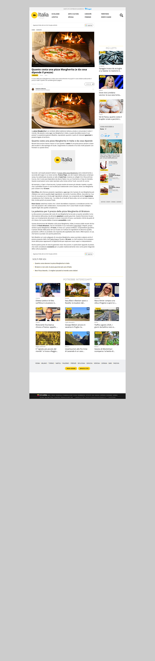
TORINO (51, 363)
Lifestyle (55, 17)
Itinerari (88, 17)
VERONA (97, 363)
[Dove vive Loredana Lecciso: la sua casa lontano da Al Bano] (111, 82)
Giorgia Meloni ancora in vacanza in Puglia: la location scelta (75, 327)
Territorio (105, 14)
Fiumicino (97, 298)
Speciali (71, 17)
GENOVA (89, 363)
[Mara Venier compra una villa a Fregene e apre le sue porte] (106, 290)
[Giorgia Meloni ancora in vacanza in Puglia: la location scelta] (77, 314)
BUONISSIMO (109, 395)
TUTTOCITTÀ (88, 395)
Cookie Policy (57, 397)
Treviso (38, 322)
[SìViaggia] (88, 9)
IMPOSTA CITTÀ (84, 368)
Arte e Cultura (73, 14)
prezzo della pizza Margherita (68, 173)
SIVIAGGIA (97, 395)
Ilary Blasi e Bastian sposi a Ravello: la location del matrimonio (76, 302)
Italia (46, 75)
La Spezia (101, 66)
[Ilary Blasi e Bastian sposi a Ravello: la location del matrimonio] (77, 290)
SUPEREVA (115, 395)
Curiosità (88, 14)
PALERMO (65, 363)
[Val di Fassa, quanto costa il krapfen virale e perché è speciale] (111, 106)
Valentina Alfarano (41, 88)
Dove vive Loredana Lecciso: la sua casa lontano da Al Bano (110, 94)
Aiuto (72, 397)
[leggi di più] (93, 89)
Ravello (67, 298)
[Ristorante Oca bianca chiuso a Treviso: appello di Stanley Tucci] (48, 314)
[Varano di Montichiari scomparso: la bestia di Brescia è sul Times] (106, 338)
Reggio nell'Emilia (40, 346)
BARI (110, 363)
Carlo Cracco (54, 239)
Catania (38, 298)
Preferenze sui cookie (65, 397)
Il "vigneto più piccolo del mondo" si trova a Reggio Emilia (46, 351)
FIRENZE (73, 363)
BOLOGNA (81, 363)
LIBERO (49, 395)
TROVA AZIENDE (71, 368)
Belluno (67, 346)
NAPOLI (58, 363)
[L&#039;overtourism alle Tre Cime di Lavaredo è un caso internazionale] (77, 338)
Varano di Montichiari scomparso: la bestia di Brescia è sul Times (103, 351)
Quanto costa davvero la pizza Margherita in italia (52, 263)
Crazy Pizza (77, 226)
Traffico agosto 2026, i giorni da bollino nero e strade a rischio (104, 327)
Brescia (96, 346)
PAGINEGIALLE (59, 395)
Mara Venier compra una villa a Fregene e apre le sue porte (105, 302)
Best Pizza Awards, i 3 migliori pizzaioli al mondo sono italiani (56, 270)
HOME (33, 30)
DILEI (93, 395)
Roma (41, 75)
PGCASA (75, 395)
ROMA (38, 363)
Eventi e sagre (106, 17)
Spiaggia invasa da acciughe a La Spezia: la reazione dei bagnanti (110, 70)
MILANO (44, 363)
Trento (101, 114)
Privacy (51, 397)
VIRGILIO (53, 395)
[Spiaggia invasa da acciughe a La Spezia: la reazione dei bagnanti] (111, 58)
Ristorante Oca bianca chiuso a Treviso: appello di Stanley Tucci (47, 327)
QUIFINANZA (103, 395)
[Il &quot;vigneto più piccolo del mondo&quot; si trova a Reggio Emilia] (48, 338)
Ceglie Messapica (69, 322)
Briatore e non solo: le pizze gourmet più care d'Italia (53, 267)
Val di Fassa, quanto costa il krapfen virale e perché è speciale (110, 119)
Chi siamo (42, 397)
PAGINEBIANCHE (81, 395)
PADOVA (116, 363)
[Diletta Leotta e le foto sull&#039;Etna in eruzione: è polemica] (48, 290)
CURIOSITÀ (39, 30)
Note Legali (47, 397)
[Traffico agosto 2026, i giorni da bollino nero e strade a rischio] (106, 314)
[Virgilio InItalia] (40, 15)
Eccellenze (55, 14)
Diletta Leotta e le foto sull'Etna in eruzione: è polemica (45, 302)
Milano (101, 90)
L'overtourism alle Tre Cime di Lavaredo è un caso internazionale (76, 351)
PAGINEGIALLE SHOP (68, 395)
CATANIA (104, 363)
